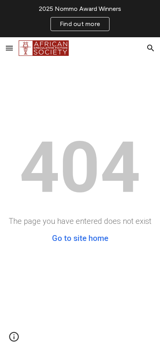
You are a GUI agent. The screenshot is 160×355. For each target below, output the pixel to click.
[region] (80, 18)
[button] (9, 48)
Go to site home (80, 238)
